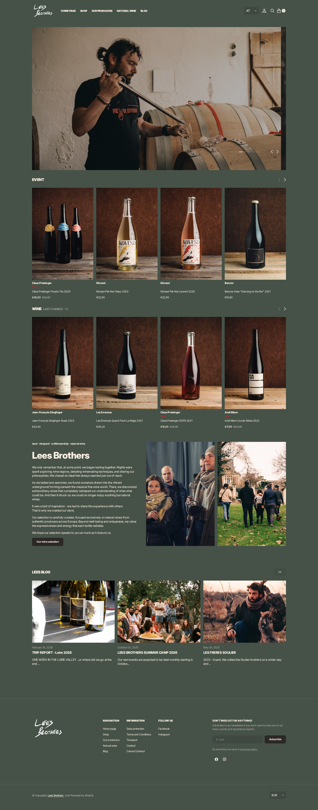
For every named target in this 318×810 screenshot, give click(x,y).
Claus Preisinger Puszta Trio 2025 (51, 291)
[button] (264, 11)
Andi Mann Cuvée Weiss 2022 (242, 420)
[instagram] (224, 759)
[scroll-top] (311, 803)
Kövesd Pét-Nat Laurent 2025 (177, 291)
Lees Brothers (55, 795)
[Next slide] (284, 179)
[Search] (272, 11)
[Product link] (62, 234)
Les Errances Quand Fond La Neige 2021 (119, 420)
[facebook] (216, 759)
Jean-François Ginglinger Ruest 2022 (53, 420)
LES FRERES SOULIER (219, 652)
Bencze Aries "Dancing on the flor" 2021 (248, 291)
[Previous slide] (280, 179)
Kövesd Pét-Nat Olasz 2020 (112, 291)
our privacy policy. (249, 749)
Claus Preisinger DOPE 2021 (176, 420)
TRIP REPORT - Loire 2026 (52, 652)
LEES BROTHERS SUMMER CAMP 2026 (147, 652)
